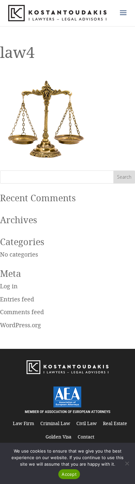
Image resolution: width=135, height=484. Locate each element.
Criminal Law (55, 423)
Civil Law (86, 423)
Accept (69, 474)
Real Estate (115, 423)
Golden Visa (58, 437)
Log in (9, 286)
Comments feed (22, 312)
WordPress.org (20, 325)
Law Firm (23, 423)
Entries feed (17, 299)
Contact (86, 437)
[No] (127, 463)
